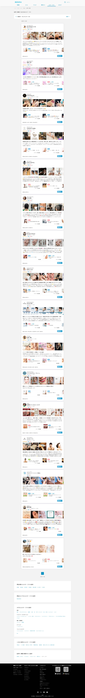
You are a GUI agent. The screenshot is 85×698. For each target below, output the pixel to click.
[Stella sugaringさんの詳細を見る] (42, 176)
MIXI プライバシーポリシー (44, 684)
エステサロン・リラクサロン (17, 674)
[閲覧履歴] (65, 2)
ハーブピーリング (19, 626)
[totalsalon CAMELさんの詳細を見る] (42, 141)
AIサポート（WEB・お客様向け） (45, 688)
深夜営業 (40, 644)
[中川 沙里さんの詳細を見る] (42, 212)
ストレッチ (18, 622)
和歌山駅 (21, 587)
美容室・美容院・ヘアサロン (17, 667)
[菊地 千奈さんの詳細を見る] (42, 75)
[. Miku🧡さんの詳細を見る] (42, 553)
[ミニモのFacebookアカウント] (44, 692)
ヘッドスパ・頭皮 (30, 616)
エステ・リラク (19, 8)
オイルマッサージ (37, 616)
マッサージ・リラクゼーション (22, 616)
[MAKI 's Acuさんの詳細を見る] (42, 282)
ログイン (68, 2)
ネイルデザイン (26, 676)
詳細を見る (59, 55)
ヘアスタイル (26, 667)
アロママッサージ (51, 616)
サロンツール (42, 676)
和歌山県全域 (19, 598)
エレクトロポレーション (40, 630)
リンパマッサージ (44, 616)
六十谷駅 (43, 587)
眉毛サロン (38, 656)
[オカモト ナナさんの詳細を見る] (42, 452)
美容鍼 (23, 622)
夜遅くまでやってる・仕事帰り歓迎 (48, 644)
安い (17, 633)
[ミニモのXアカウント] (41, 692)
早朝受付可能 (35, 644)
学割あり (18, 644)
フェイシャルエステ (20, 630)
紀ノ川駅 (39, 587)
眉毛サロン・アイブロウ (17, 672)
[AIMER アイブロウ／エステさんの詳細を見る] (42, 418)
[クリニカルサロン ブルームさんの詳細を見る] (42, 385)
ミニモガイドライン (43, 679)
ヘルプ (41, 686)
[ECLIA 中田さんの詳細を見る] (42, 316)
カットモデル (26, 679)
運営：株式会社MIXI (43, 669)
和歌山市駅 (34, 587)
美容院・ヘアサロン (20, 656)
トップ (15, 8)
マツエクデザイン (27, 677)
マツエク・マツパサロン (17, 670)
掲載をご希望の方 (42, 674)
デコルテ (18, 617)
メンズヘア (26, 669)
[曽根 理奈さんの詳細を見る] (42, 520)
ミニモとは (41, 667)
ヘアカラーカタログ (27, 670)
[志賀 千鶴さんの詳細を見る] (42, 351)
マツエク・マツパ (33, 656)
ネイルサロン (26, 656)
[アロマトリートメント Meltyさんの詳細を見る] (42, 486)
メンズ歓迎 (22, 644)
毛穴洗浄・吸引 (32, 630)
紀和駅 (18, 587)
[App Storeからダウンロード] (57, 674)
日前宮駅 (30, 587)
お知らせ (41, 670)
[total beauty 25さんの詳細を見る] (42, 108)
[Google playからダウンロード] (66, 674)
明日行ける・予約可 (29, 644)
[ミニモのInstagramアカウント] (38, 692)
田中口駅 (25, 587)
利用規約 (41, 681)
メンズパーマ (26, 674)
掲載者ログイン (42, 677)
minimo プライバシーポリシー (44, 683)
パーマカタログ (26, 672)
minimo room (42, 672)
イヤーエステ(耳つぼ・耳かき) (60, 616)
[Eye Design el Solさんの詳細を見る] (42, 41)
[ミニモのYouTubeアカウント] (47, 692)
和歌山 (24, 8)
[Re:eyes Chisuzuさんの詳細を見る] (42, 248)
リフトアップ (26, 630)
